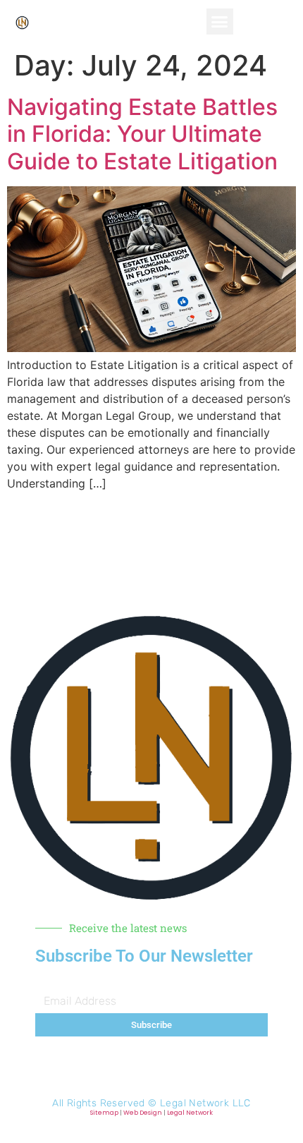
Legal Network (190, 1112)
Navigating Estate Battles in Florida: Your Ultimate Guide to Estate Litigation (142, 134)
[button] (219, 21)
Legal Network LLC (205, 1103)
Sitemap (104, 1112)
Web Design (142, 1112)
